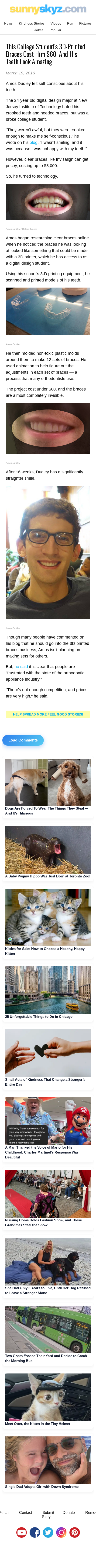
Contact (25, 1513)
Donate (69, 1513)
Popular (56, 30)
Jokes (39, 30)
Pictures (85, 23)
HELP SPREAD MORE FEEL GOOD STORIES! (48, 714)
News (8, 23)
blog (34, 142)
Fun (70, 23)
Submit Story (48, 1515)
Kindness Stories (32, 23)
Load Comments (23, 740)
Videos (56, 23)
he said (21, 666)
